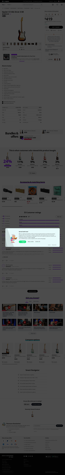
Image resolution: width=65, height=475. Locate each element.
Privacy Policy (54, 244)
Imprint (49, 244)
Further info (37, 241)
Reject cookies (31, 241)
